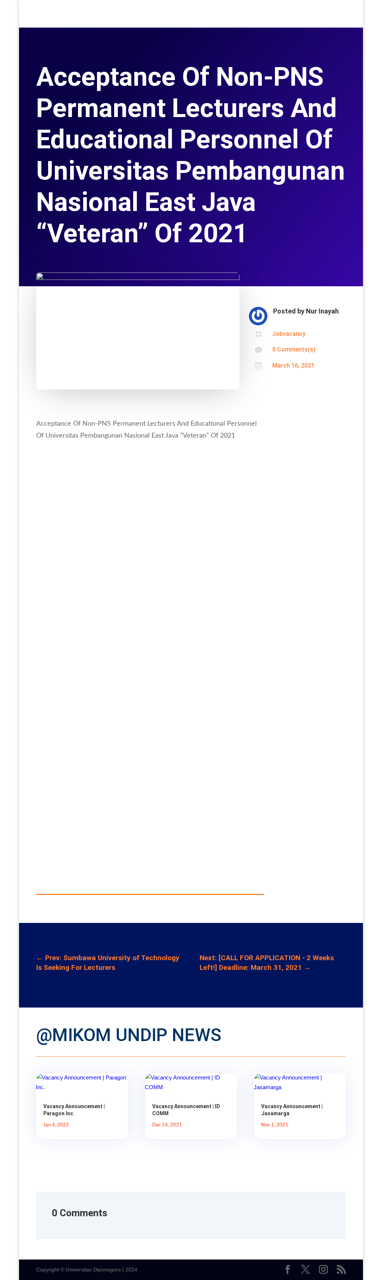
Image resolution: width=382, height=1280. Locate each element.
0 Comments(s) (294, 349)
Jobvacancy (289, 333)
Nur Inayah (322, 311)
